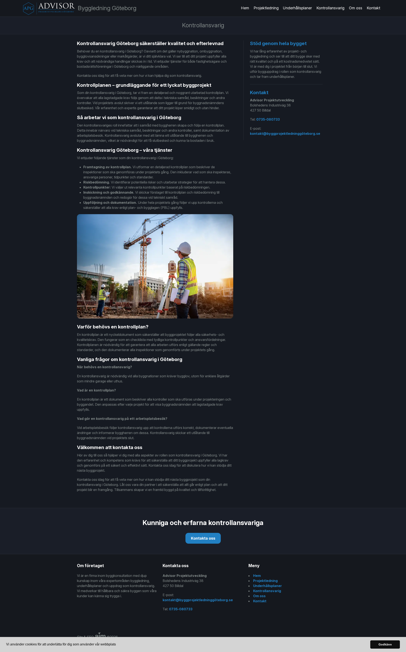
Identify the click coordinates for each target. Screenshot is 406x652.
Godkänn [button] (385, 644)
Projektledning (266, 8)
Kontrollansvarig (330, 8)
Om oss (355, 8)
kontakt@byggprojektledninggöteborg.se (285, 133)
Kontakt (373, 8)
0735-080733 (268, 119)
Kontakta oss (203, 538)
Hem (245, 8)
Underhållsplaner (297, 8)
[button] (117, 644)
